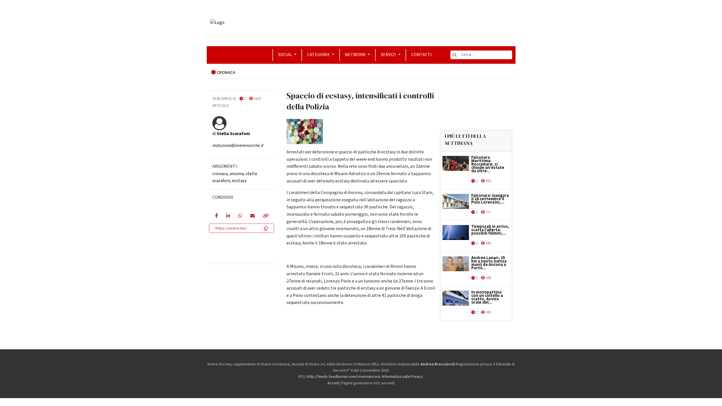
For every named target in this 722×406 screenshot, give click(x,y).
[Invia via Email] (252, 216)
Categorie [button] (319, 55)
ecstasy (239, 181)
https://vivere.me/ (230, 228)
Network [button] (356, 55)
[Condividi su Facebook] (216, 216)
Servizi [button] (389, 55)
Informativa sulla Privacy (402, 376)
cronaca (220, 174)
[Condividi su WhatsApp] (240, 216)
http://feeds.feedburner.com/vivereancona (343, 376)
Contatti (421, 55)
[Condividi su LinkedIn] (228, 216)
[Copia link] (265, 216)
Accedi (333, 383)
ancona (237, 174)
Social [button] (285, 55)
